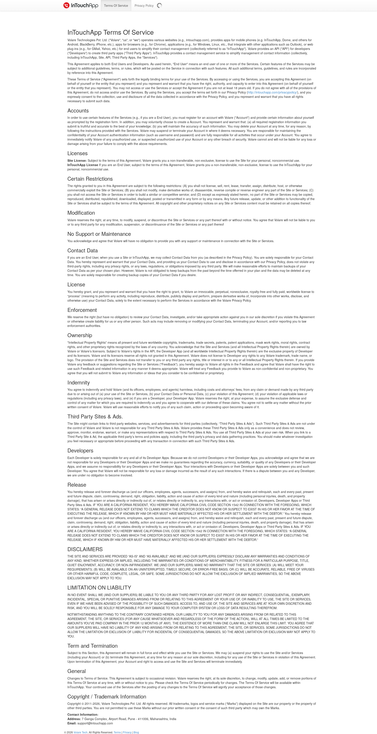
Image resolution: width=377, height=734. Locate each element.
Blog (136, 732)
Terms (117, 732)
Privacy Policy (144, 5)
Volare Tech (80, 732)
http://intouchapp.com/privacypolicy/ (272, 92)
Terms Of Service (116, 5)
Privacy (127, 732)
